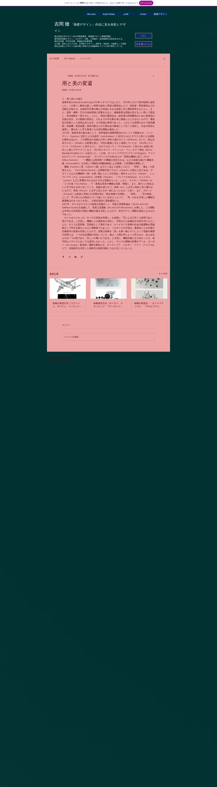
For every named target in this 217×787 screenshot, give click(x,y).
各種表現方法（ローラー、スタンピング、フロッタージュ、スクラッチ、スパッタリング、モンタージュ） (108, 305)
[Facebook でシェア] (63, 257)
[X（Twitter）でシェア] (69, 257)
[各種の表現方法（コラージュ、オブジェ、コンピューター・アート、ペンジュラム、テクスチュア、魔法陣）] (68, 288)
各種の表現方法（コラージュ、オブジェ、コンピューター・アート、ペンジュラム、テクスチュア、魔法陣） (67, 305)
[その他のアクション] (153, 75)
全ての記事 (54, 58)
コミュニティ (86, 58)
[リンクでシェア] (81, 257)
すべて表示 (163, 273)
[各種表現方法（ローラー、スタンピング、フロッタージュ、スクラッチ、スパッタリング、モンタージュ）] (108, 288)
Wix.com (62, 360)
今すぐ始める (69, 58)
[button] (164, 59)
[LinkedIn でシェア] (75, 257)
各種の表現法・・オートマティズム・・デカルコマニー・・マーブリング (149, 305)
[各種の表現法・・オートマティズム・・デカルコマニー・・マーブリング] (149, 288)
